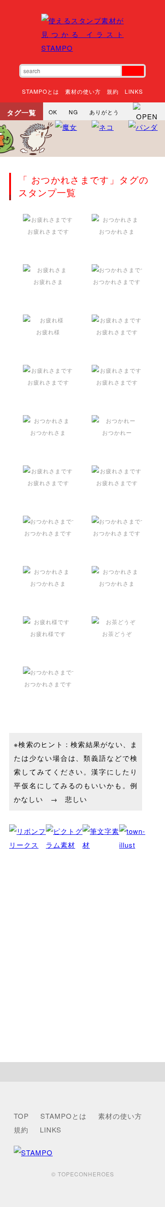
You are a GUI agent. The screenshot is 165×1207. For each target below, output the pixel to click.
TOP (21, 1116)
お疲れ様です (48, 633)
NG (73, 112)
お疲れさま (48, 281)
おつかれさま (117, 231)
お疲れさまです (48, 231)
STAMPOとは (40, 91)
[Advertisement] (82, 957)
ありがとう (104, 112)
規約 (113, 91)
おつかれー (117, 432)
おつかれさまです (117, 281)
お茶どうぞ (117, 633)
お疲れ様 (48, 332)
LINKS (134, 91)
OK (53, 112)
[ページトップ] (82, 1072)
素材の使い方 (83, 91)
